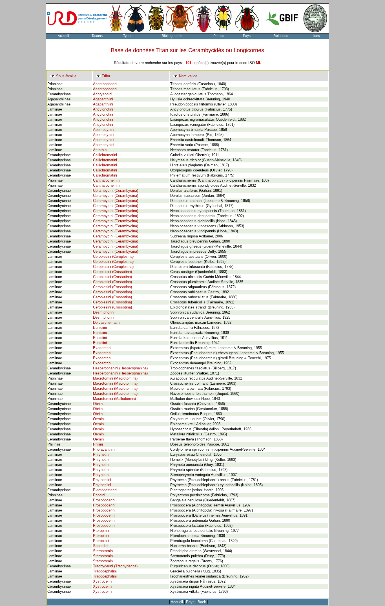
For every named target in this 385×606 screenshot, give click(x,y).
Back (202, 602)
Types (127, 36)
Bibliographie (172, 36)
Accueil (63, 36)
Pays (247, 36)
